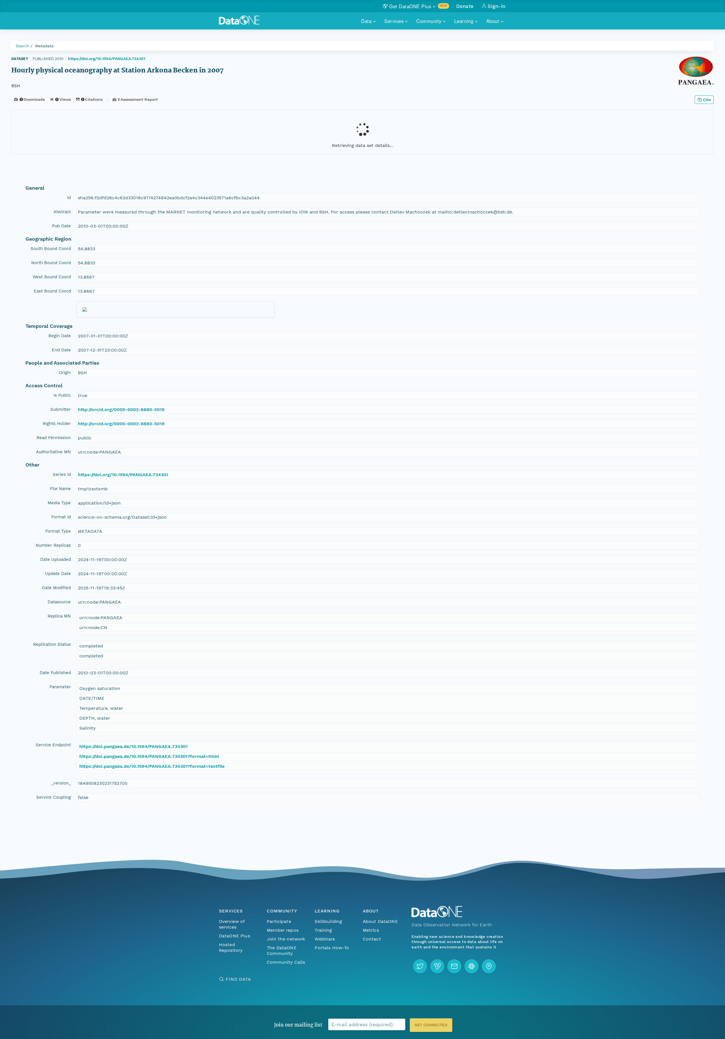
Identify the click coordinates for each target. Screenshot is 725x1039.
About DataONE (380, 921)
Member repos (282, 930)
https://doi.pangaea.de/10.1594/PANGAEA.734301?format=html (149, 756)
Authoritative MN (53, 451)
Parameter (60, 686)
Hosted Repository (231, 947)
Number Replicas (53, 545)
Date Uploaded (55, 559)
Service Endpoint (53, 744)
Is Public (62, 395)
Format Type (58, 531)
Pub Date (61, 225)
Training (323, 930)
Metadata (44, 46)
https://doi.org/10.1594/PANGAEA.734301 (106, 58)
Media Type (59, 502)
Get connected (431, 1025)
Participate (279, 921)
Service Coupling (53, 797)
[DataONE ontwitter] (420, 966)
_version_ (61, 783)
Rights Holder (57, 423)
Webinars (325, 939)
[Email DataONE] (454, 966)
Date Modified (56, 587)
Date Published (55, 672)
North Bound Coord (51, 262)
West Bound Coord (52, 276)
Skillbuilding (328, 921)
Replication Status (52, 644)
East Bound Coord (52, 291)
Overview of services (232, 924)
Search (22, 46)
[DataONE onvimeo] (437, 966)
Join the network (286, 939)
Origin (65, 372)
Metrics (371, 930)
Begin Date (59, 335)
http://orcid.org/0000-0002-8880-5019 (121, 409)
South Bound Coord (51, 248)
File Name (60, 488)
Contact (372, 939)
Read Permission (54, 437)
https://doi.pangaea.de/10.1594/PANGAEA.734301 (133, 746)
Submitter (60, 409)
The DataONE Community (282, 950)
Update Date (58, 573)
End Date (61, 349)
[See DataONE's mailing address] (489, 966)
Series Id (62, 474)
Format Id (61, 517)
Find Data (238, 979)
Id (69, 197)
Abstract (62, 211)
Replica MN (59, 616)
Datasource (59, 601)
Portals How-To (332, 947)
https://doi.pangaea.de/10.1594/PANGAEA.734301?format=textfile (152, 766)
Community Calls (286, 962)
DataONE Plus (234, 935)
